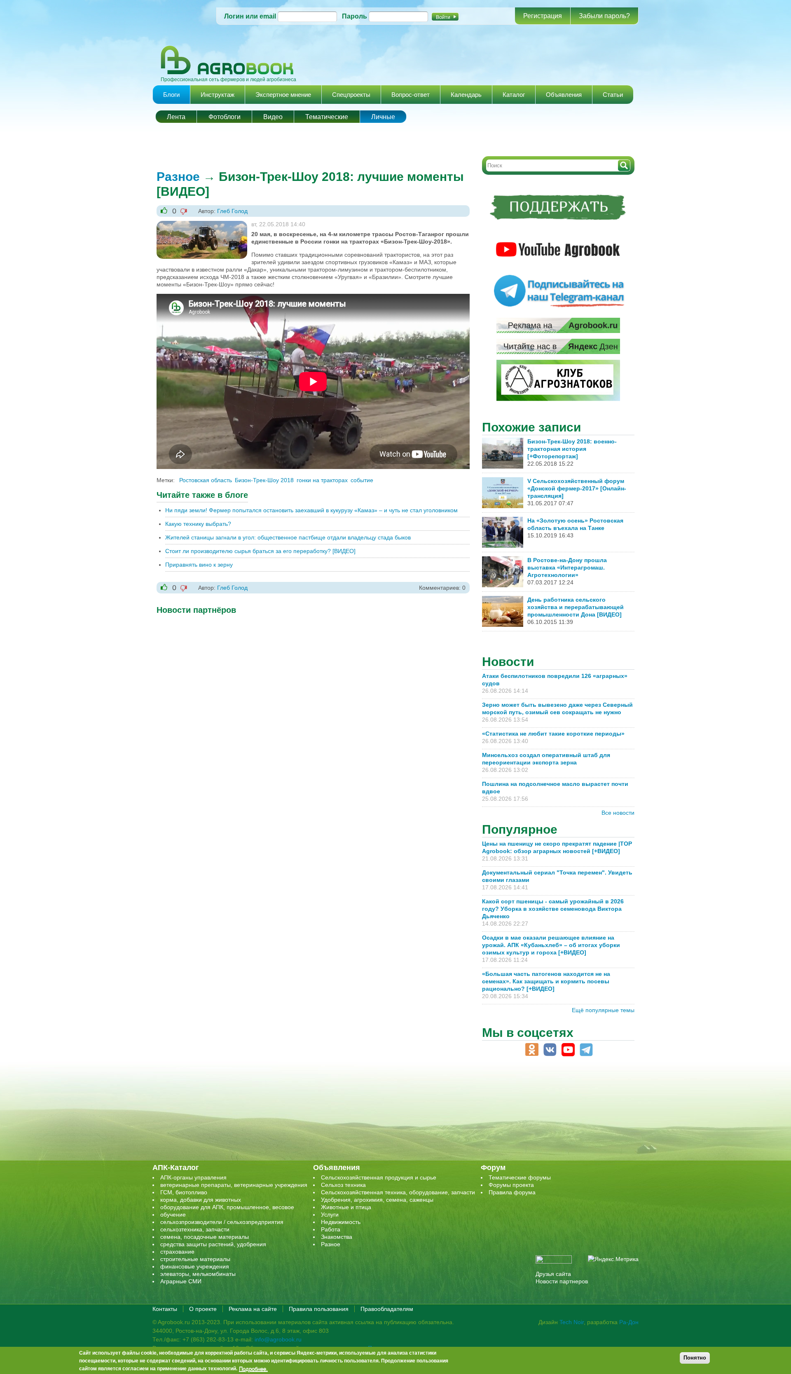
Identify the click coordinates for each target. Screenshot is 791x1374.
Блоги (171, 94)
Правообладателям (386, 1309)
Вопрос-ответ (410, 94)
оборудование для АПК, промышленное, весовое (227, 1207)
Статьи (613, 94)
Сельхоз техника (343, 1185)
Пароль (354, 16)
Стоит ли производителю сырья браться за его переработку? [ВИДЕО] (260, 551)
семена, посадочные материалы (204, 1236)
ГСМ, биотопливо (183, 1192)
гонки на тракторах (322, 480)
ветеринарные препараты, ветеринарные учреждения (233, 1185)
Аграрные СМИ (180, 1281)
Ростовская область (205, 480)
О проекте (203, 1309)
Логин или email (250, 16)
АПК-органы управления (193, 1177)
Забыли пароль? (604, 15)
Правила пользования (319, 1309)
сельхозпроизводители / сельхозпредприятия (221, 1222)
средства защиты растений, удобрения (213, 1244)
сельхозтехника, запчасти (194, 1229)
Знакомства (336, 1236)
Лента (176, 116)
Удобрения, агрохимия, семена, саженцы (377, 1199)
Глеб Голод (232, 211)
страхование (177, 1251)
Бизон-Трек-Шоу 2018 (264, 480)
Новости (508, 661)
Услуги (330, 1214)
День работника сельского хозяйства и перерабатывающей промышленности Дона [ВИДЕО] (575, 607)
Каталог (514, 94)
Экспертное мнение (283, 94)
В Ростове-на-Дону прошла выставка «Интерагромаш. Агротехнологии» (567, 567)
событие (362, 480)
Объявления (564, 94)
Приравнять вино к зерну (199, 564)
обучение (173, 1214)
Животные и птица (346, 1207)
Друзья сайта (553, 1274)
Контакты (164, 1309)
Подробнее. (253, 1368)
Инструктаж (217, 94)
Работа (330, 1229)
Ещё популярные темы (603, 1010)
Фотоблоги (224, 116)
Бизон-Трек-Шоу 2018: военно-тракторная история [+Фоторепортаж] (572, 449)
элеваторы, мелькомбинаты (198, 1274)
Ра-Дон (629, 1322)
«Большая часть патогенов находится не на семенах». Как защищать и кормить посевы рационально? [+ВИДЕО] (546, 981)
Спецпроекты (351, 94)
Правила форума (512, 1192)
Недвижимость (340, 1222)
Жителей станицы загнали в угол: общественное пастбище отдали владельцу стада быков (288, 537)
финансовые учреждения (194, 1266)
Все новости (617, 812)
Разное (178, 176)
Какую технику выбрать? (198, 524)
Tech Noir (571, 1322)
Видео (273, 116)
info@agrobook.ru (278, 1339)
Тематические (326, 116)
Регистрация (542, 15)
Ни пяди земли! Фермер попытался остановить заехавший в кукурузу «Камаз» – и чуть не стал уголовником (311, 510)
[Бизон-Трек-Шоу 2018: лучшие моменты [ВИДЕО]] (202, 224)
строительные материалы (195, 1259)
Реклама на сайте (253, 1309)
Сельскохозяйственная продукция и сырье (378, 1177)
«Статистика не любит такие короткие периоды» (553, 733)
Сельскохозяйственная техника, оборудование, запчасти (398, 1192)
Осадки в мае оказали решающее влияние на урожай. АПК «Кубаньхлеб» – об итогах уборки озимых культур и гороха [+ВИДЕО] (551, 945)
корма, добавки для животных (200, 1199)
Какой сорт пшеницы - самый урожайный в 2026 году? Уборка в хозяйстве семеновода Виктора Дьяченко (553, 908)
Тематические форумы (520, 1177)
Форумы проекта (511, 1185)
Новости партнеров (562, 1281)
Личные (383, 116)
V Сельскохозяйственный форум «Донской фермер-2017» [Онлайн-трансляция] (576, 488)
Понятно (694, 1358)
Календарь (466, 94)
